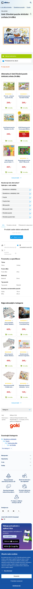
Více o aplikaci (8, 536)
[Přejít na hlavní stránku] (5, 2)
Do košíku (10, 108)
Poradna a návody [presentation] (11, 225)
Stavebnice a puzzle (19, 7)
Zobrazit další (15, 178)
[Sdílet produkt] (30, 14)
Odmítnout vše (16, 585)
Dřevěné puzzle (7, 213)
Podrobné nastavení (16, 581)
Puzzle (28, 7)
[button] (16, 455)
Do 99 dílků (13, 445)
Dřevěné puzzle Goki (9, 217)
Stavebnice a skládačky (9, 189)
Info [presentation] (3, 225)
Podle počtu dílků (12, 443)
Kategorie (5, 409)
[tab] (3, 225)
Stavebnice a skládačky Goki (11, 193)
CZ (4, 519)
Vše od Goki (4, 11)
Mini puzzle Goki (7, 209)
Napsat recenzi (18, 237)
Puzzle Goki (6, 201)
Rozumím (16, 576)
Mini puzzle (6, 205)
